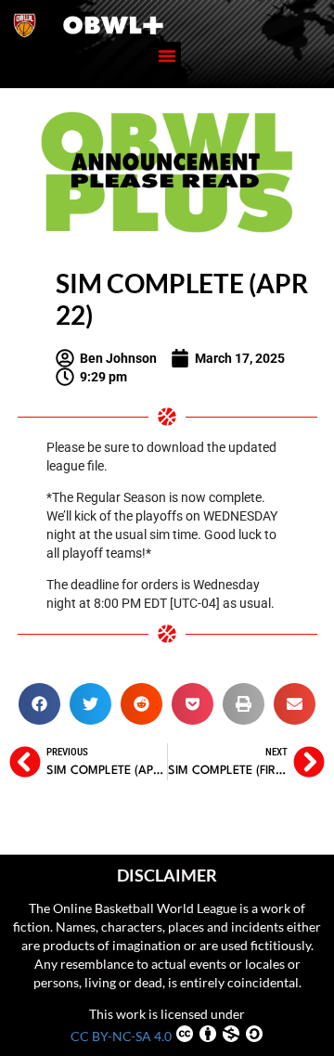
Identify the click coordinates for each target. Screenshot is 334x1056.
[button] (167, 56)
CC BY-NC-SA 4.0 (121, 1036)
